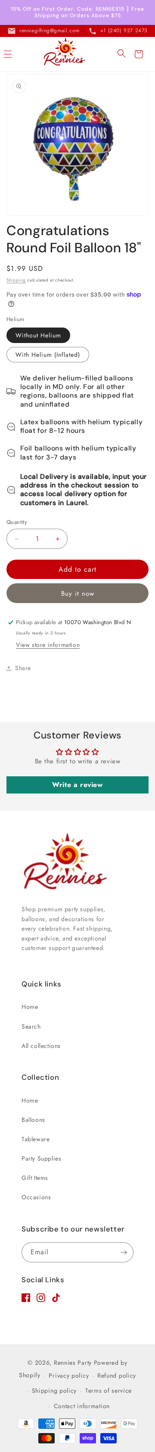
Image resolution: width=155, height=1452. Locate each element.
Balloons (33, 1119)
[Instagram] (41, 1299)
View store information (48, 644)
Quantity (16, 522)
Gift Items (35, 1177)
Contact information (82, 1406)
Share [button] (23, 668)
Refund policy (116, 1375)
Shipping (16, 280)
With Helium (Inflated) (48, 354)
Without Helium (38, 335)
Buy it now (77, 593)
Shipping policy (54, 1390)
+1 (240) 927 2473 (124, 30)
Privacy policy (69, 1375)
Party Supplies (41, 1158)
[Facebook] (26, 1299)
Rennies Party (73, 1362)
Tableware (36, 1139)
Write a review (77, 785)
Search (31, 1026)
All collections (41, 1046)
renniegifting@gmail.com (49, 30)
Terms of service (108, 1390)
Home (30, 1006)
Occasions (36, 1197)
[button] (8, 54)
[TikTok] (56, 1299)
